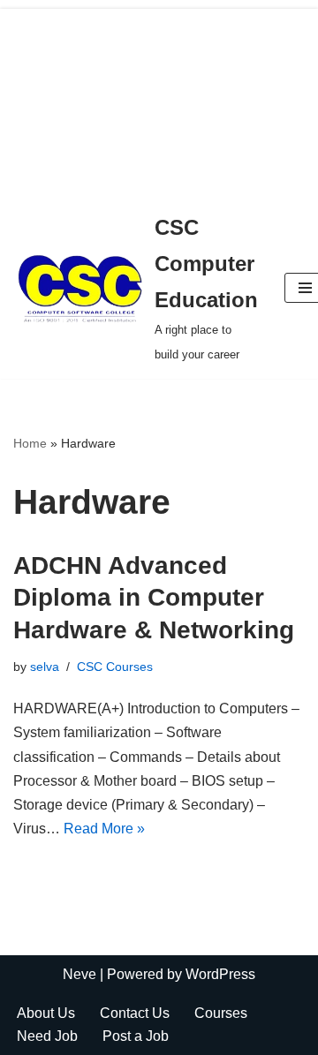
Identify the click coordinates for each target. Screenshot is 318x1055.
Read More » (104, 828)
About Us (46, 1013)
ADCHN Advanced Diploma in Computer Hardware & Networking (153, 598)
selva (44, 666)
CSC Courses (115, 666)
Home (30, 443)
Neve (79, 974)
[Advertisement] (159, 99)
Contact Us (135, 1013)
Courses (220, 1013)
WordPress (220, 974)
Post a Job (135, 1036)
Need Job (47, 1036)
